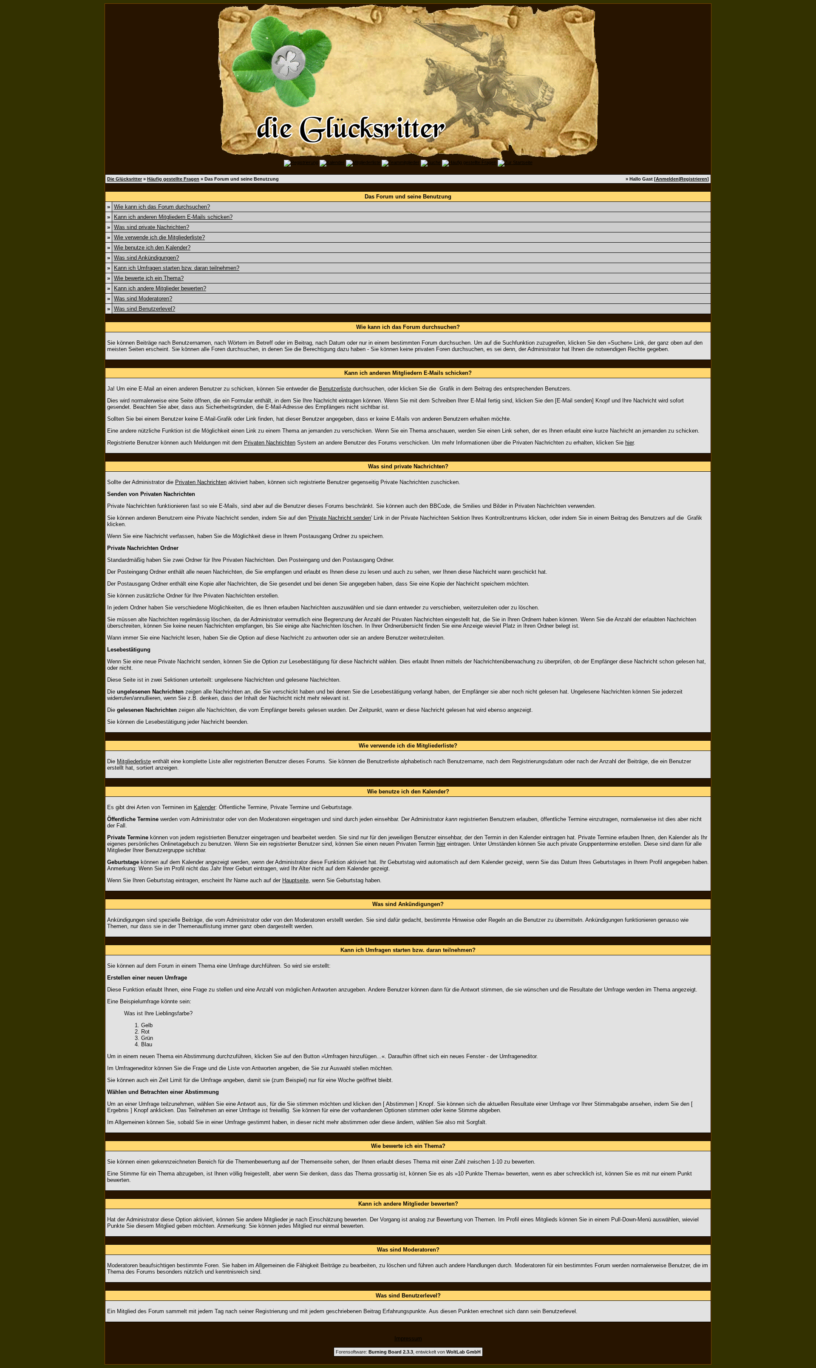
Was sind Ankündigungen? (146, 258)
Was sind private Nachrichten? (151, 227)
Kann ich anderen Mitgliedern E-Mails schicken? (173, 217)
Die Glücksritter (124, 178)
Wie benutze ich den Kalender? (152, 247)
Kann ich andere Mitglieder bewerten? (160, 288)
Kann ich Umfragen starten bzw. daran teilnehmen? (176, 268)
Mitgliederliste (134, 761)
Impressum (408, 1338)
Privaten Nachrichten (269, 442)
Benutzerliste (335, 388)
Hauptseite (295, 880)
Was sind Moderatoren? (143, 298)
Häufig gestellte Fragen (173, 178)
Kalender (204, 807)
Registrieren (693, 178)
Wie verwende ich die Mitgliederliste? (159, 237)
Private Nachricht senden (340, 518)
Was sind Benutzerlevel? (144, 309)
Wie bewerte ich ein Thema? (149, 278)
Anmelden (667, 178)
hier (629, 442)
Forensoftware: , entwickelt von (408, 1351)
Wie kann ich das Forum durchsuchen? (162, 207)
